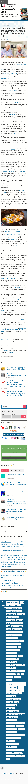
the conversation (9, 356)
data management (11, 620)
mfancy (6, 39)
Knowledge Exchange (11, 662)
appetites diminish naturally (10, 73)
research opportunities (12, 729)
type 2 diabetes (21, 171)
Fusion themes (10, 641)
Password (14, 414)
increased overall (18, 133)
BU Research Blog (8, 10)
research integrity (20, 723)
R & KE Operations (11, 696)
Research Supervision (11, 732)
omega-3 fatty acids (17, 263)
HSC (12, 553)
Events (3, 550)
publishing (4, 562)
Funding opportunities (11, 635)
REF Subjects (10, 702)
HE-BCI (15, 647)
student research (10, 750)
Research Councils (18, 562)
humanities (9, 653)
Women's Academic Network (17, 756)
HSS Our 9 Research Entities (13, 650)
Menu (5, 2)
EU (20, 548)
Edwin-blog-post (12, 548)
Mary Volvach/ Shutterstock (12, 231)
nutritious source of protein (14, 234)
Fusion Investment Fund (12, 638)
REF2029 (16, 702)
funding (7, 550)
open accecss (10, 676)
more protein (13, 90)
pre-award (21, 690)
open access (4, 557)
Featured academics (16, 629)
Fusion (24, 550)
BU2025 (8, 608)
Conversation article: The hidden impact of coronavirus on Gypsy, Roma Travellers (15, 393)
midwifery (17, 555)
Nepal (21, 555)
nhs (24, 555)
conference (9, 546)
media (14, 555)
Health (3, 553)
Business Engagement (17, 608)
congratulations (15, 546)
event (23, 548)
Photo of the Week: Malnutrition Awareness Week (16, 375)
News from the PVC (11, 673)
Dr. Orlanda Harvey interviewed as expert (15, 492)
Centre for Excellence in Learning (14, 611)
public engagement (19, 559)
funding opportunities (16, 551)
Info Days (20, 656)
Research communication (12, 711)
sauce (6, 114)
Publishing (19, 693)
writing (8, 758)
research (12, 562)
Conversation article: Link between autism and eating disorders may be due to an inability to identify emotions (15, 383)
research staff (21, 729)
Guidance (18, 644)
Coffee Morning (20, 614)
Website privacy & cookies (18, 778)
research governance (11, 720)
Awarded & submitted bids (13, 602)
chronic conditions (17, 287)
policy (15, 687)
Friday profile (20, 632)
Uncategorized (19, 753)
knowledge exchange (6, 555)
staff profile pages (11, 741)
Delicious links (20, 620)
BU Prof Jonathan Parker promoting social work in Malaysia (15, 518)
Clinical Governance (11, 614)
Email (3, 452)
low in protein (18, 184)
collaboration (10, 544)
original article (9, 352)
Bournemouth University (9, 6)
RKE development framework (13, 564)
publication (10, 559)
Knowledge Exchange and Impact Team (16, 665)
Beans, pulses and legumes (8, 278)
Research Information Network (14, 571)
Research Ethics (21, 714)
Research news (19, 726)
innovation (19, 553)
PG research (9, 687)
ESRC (19, 548)
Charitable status (5, 778)
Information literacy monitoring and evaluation (11, 582)
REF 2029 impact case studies (13, 699)
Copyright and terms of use (8, 780)
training (8, 566)
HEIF (19, 647)
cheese (13, 149)
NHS (18, 673)
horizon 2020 (8, 553)
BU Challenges (10, 605)
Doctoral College (23, 546)
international (15, 659)
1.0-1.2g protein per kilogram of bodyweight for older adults (13, 329)
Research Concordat (11, 714)
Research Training (20, 735)
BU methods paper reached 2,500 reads (15, 475)
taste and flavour (18, 102)
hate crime (9, 647)
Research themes (10, 735)
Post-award (21, 687)
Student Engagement (11, 747)
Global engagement (19, 641)
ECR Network (19, 623)
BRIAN (22, 602)
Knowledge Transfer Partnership (14, 670)
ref (7, 562)
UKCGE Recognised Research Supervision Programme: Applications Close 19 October (16, 484)
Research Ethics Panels (12, 717)
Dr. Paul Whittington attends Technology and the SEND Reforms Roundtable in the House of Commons (16, 501)
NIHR (26, 555)
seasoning (12, 114)
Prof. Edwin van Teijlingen (15, 557)
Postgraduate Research (12, 690)
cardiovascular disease (8, 171)
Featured (8, 629)
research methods (11, 726)
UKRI (4, 591)
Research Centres (10, 708)
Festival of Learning (11, 632)
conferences (9, 617)
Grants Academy (10, 644)
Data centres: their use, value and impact (10, 583)
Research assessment (11, 705)
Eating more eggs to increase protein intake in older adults (15, 368)
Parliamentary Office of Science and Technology (15, 683)
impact (15, 553)
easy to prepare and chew (12, 236)
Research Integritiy (11, 723)
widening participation (14, 566)
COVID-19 (16, 617)
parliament (9, 679)
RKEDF (20, 564)
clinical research (14, 541)
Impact (14, 653)
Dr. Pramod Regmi (4, 548)
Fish (7, 261)
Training (8, 753)
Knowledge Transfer (11, 667)
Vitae (8, 756)
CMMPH (20, 541)
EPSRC (8, 626)
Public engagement (11, 693)
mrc (24, 670)
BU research (6, 541)
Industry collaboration (11, 656)
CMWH (24, 541)
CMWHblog (3, 544)
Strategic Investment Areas (13, 744)
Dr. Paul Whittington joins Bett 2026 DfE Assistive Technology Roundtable (16, 510)
